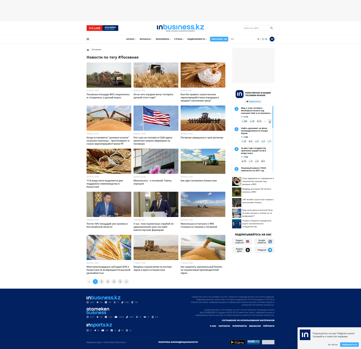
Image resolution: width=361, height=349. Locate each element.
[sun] (258, 39)
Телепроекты (239, 326)
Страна (178, 39)
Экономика (162, 39)
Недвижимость (196, 39)
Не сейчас (333, 344)
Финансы (145, 39)
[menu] (88, 39)
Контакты (224, 326)
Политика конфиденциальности (178, 342)
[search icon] (271, 28)
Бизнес (130, 39)
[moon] (266, 39)
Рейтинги (268, 326)
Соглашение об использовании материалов (248, 320)
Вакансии (255, 326)
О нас (213, 326)
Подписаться (349, 344)
